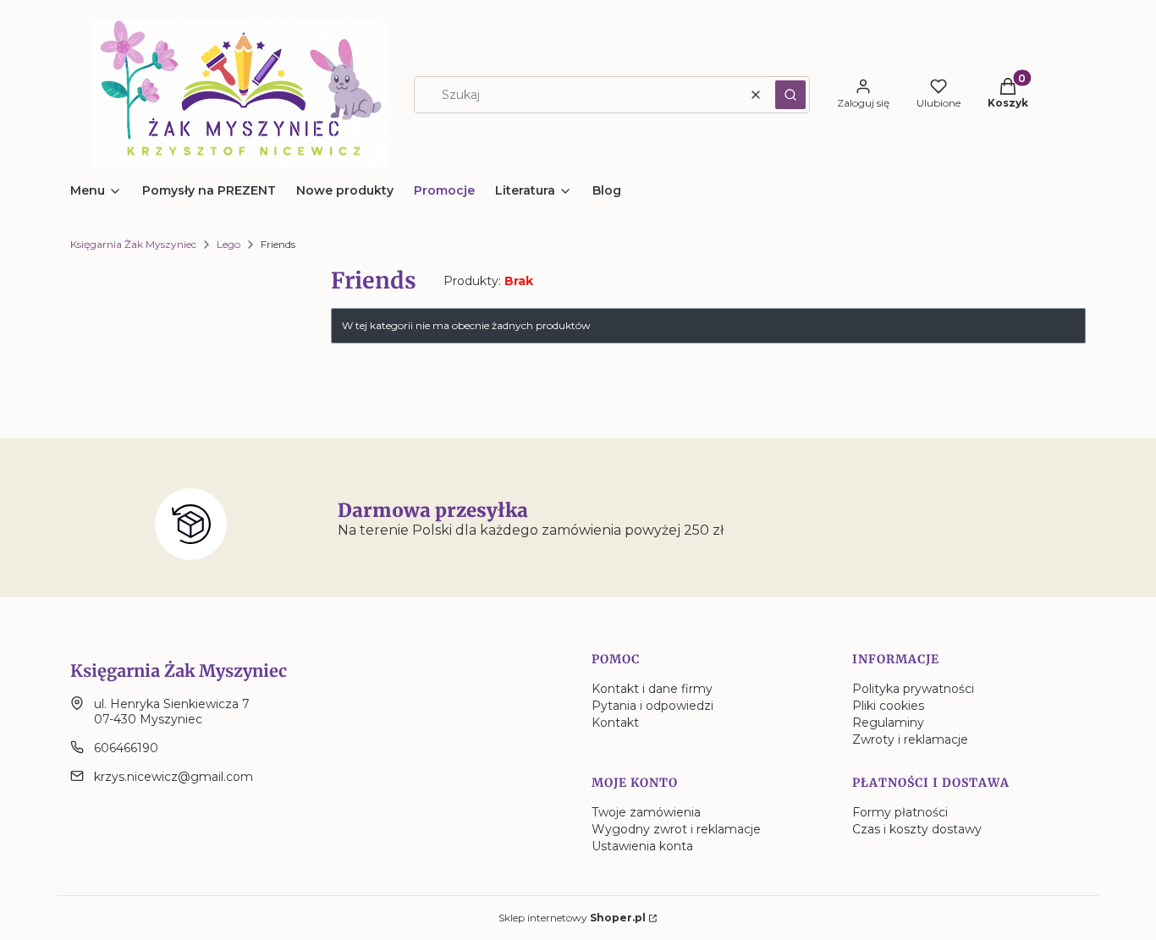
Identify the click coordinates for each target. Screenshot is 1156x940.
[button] (790, 94)
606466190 (126, 748)
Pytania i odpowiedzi (652, 705)
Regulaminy (888, 722)
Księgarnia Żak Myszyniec (133, 244)
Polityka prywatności (913, 688)
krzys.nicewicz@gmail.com (173, 776)
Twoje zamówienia (646, 812)
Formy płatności (900, 812)
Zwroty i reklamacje (910, 739)
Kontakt (615, 722)
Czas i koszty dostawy (917, 829)
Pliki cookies (888, 705)
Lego (228, 244)
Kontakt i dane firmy (652, 688)
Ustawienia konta (642, 846)
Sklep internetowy (572, 917)
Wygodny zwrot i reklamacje (676, 829)
